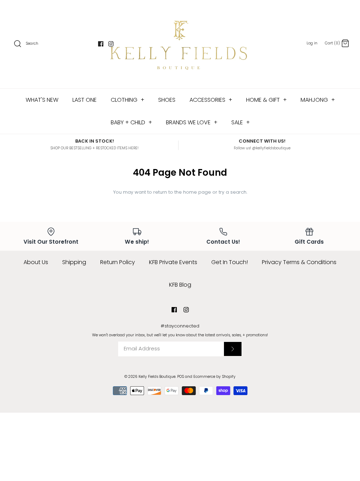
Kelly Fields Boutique (157, 376)
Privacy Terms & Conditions (299, 262)
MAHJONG (318, 100)
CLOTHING (127, 100)
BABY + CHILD (131, 122)
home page (197, 192)
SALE (240, 122)
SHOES (166, 100)
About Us (36, 262)
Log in (312, 43)
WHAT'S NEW (42, 100)
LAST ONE (84, 100)
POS (180, 376)
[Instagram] (111, 43)
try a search (232, 192)
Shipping (74, 262)
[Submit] (233, 349)
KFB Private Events (173, 262)
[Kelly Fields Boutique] (180, 44)
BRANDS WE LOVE (192, 122)
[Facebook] (100, 43)
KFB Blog (180, 285)
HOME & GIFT (266, 100)
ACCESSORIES (210, 100)
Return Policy (117, 262)
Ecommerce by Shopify (214, 376)
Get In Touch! (229, 262)
